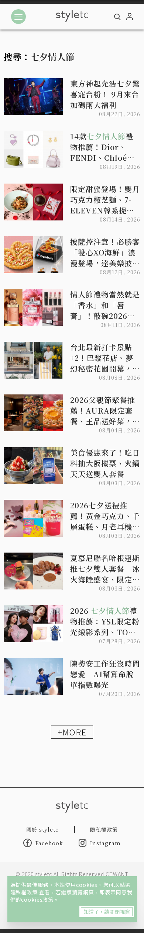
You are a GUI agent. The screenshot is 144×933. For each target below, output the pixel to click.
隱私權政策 (24, 892)
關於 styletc (42, 829)
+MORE (72, 732)
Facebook (49, 843)
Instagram (105, 843)
